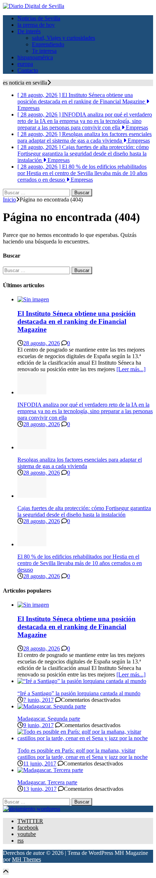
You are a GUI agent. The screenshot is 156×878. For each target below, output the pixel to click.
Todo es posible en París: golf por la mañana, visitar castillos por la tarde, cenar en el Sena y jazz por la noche (82, 753)
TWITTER (30, 821)
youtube (26, 834)
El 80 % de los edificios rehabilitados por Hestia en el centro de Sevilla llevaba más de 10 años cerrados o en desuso (79, 563)
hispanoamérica (35, 57)
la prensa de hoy (36, 25)
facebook (27, 827)
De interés (29, 31)
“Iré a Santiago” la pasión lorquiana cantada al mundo (78, 693)
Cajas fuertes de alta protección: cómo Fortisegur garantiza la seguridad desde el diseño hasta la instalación (84, 511)
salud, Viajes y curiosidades (63, 38)
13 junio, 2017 (40, 789)
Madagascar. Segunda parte (48, 719)
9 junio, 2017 (38, 725)
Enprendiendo (48, 44)
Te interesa (44, 51)
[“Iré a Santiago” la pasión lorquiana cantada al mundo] (81, 681)
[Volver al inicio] (6, 872)
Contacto (27, 70)
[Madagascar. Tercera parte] (50, 770)
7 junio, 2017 (38, 700)
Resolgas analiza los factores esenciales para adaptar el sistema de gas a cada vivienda (79, 463)
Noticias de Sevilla (38, 18)
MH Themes (26, 859)
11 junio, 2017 (39, 763)
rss (20, 840)
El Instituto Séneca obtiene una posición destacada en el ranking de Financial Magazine (76, 321)
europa (25, 64)
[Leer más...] (130, 369)
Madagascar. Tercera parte (47, 782)
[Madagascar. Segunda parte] (51, 706)
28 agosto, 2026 (41, 343)
